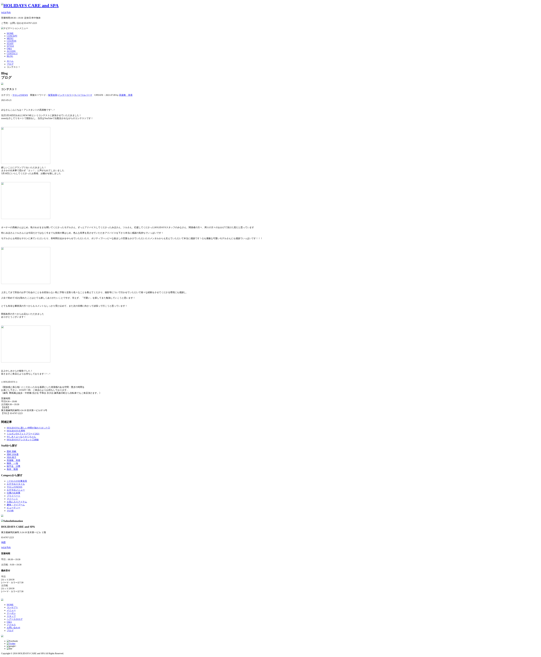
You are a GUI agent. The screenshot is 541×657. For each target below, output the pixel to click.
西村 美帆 (11, 451)
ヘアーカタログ (15, 619)
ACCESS (11, 51)
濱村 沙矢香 (13, 454)
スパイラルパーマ (83, 95)
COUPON (11, 41)
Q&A (9, 48)
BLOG (10, 56)
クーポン (11, 613)
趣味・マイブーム (16, 505)
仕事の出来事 (13, 493)
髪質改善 (52, 95)
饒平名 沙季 (13, 466)
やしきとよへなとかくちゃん (21, 436)
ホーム (10, 61)
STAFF (10, 43)
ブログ (10, 64)
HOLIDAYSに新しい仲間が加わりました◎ (28, 428)
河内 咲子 (11, 457)
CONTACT (12, 53)
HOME (10, 33)
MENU (10, 38)
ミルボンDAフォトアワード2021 (23, 434)
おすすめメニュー (16, 490)
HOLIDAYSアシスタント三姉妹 (23, 439)
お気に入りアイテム (17, 502)
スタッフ (11, 616)
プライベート (13, 496)
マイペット (12, 499)
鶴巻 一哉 (12, 463)
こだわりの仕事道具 (17, 481)
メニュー (11, 610)
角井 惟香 (12, 469)
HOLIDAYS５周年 (16, 431)
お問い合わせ (13, 627)
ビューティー (13, 507)
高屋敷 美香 (126, 95)
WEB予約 (6, 12)
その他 (10, 510)
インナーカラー (66, 95)
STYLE (10, 46)
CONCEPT (12, 36)
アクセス (11, 624)
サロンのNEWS (20, 95)
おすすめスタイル (16, 484)
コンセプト (12, 607)
